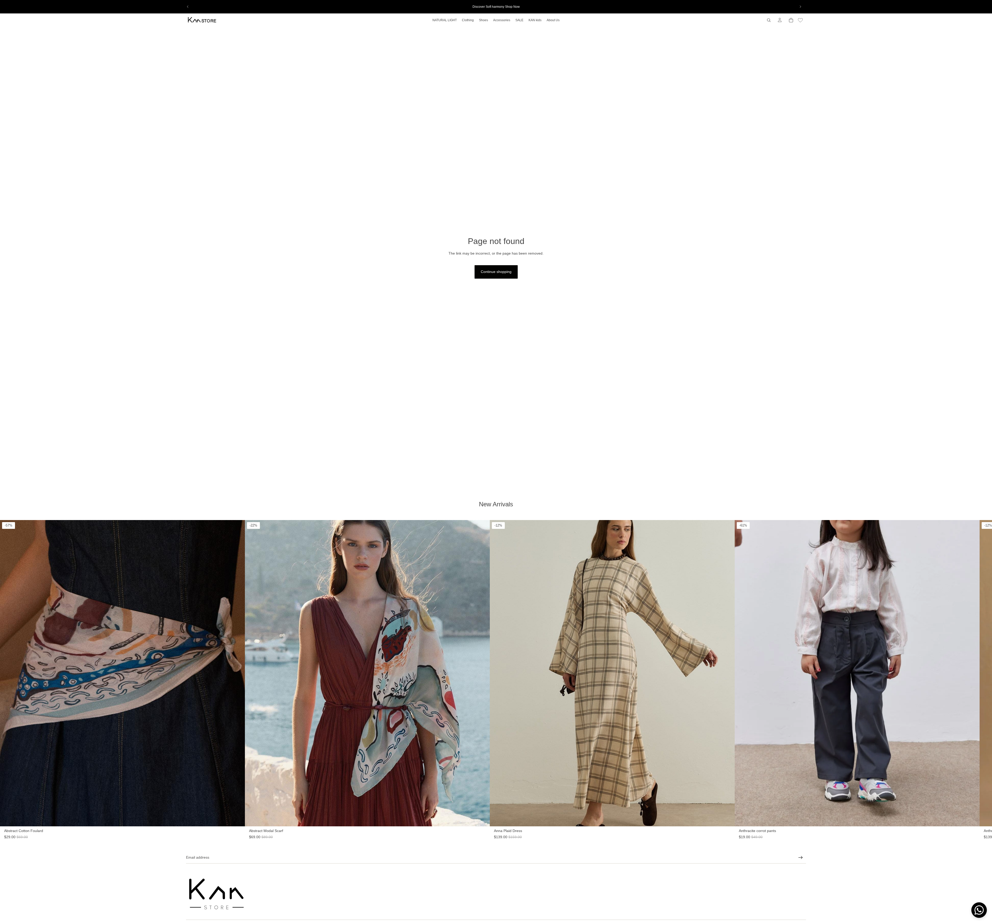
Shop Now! (496, 491)
